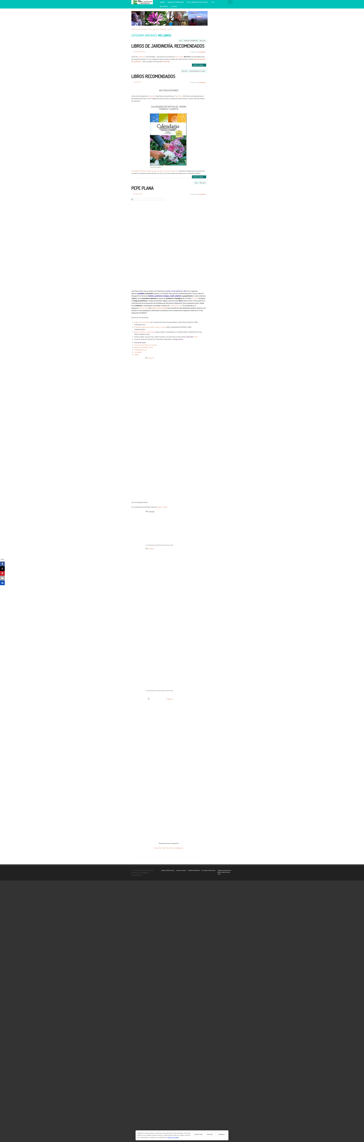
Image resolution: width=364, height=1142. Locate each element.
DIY (213, 2)
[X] (2, 568)
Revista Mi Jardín (140, 342)
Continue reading (198, 65)
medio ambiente (176, 296)
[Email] (2, 578)
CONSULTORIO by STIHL (167, 870)
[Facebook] (2, 564)
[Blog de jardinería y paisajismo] (142, 2)
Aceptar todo (199, 1134)
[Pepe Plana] (165, 291)
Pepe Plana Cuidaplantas (174, 848)
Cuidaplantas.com (176, 305)
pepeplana (202, 52)
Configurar (221, 1134)
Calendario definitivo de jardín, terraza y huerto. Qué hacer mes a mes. (155, 171)
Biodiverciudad (143, 308)
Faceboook (138, 352)
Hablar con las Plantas (141, 322)
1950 (184, 291)
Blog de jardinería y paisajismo (140, 29)
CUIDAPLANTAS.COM (194, 870)
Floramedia (166, 61)
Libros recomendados (153, 76)
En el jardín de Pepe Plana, (198, 2)
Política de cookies (181, 870)
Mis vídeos (164, 6)
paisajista (141, 293)
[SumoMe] (2, 582)
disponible (190, 337)
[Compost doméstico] (168, 428)
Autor (150, 29)
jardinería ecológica (162, 296)
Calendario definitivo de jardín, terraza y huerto (150, 327)
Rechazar (210, 1134)
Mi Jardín (194, 298)
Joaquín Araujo (161, 507)
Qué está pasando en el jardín (197, 71)
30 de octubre (175, 291)
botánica (151, 296)
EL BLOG (174, 6)
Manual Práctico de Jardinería (144, 332)
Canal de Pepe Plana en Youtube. (145, 345)
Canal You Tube (159, 848)
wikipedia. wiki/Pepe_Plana (143, 347)
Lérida (168, 291)
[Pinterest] (2, 573)
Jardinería (141, 57)
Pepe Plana (179, 57)
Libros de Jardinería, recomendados (167, 46)
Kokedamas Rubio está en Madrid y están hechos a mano (224, 872)
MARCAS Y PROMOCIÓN (176, 2)
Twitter (136, 355)
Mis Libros (170, 29)
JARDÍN (162, 2)
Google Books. (178, 339)
